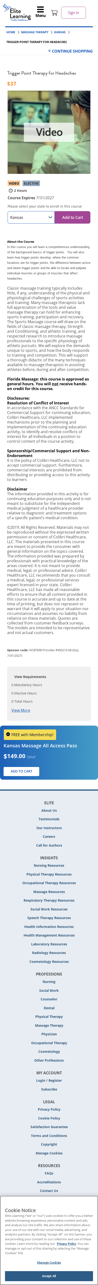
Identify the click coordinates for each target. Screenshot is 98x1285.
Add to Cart (72, 217)
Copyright (49, 1144)
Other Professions (49, 1060)
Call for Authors (49, 845)
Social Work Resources (49, 909)
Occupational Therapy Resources (49, 883)
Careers (49, 836)
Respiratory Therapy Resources (49, 900)
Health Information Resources (49, 926)
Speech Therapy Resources (49, 917)
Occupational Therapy (49, 1043)
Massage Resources (49, 891)
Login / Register (49, 1080)
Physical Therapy (49, 1016)
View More (20, 710)
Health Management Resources (49, 935)
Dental (49, 1008)
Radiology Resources (49, 952)
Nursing (49, 981)
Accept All (49, 1276)
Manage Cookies (49, 1153)
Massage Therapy (49, 1025)
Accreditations (49, 1182)
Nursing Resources (49, 865)
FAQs (49, 1173)
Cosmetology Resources (49, 961)
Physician (49, 1034)
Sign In (73, 12)
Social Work (49, 990)
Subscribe (49, 1089)
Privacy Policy (49, 1109)
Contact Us (49, 1190)
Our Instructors (49, 828)
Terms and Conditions (49, 1135)
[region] (49, 1240)
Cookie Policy (49, 1118)
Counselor (49, 999)
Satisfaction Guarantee (49, 1127)
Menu (40, 15)
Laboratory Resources (49, 944)
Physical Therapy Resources (49, 874)
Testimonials (49, 819)
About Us (49, 810)
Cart (54, 13)
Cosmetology (49, 1051)
